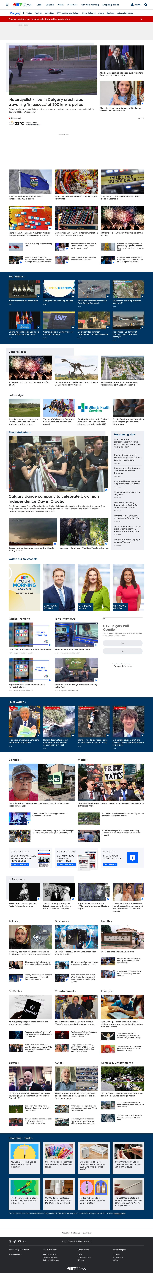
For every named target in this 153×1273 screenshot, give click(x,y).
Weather (38, 13)
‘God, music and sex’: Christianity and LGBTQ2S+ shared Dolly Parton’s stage (129, 1035)
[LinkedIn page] (24, 1241)
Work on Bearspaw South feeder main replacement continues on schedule (119, 383)
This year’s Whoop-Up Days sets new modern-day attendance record (58, 421)
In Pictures (72, 5)
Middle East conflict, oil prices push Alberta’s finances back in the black (121, 74)
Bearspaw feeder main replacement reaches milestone (93, 333)
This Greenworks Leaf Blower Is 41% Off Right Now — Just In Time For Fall (24, 1200)
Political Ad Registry (51, 1260)
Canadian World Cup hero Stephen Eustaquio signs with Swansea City (37, 1108)
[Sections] (7, 4)
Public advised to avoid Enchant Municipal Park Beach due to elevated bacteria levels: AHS (93, 421)
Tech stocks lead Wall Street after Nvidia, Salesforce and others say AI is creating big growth (83, 978)
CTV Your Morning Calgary (68, 13)
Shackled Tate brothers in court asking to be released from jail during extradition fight (111, 804)
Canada (50, 5)
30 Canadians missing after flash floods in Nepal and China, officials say (130, 1104)
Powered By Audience (123, 666)
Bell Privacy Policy (50, 1254)
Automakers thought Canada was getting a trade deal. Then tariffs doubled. (84, 1108)
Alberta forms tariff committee (23, 301)
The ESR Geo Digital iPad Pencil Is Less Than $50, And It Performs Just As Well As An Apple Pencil (128, 1201)
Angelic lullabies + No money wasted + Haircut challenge (27, 685)
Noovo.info (117, 1254)
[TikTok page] (14, 1241)
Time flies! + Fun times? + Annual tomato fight (30, 649)
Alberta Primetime (125, 13)
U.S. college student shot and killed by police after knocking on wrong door (128, 742)
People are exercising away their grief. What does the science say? (128, 961)
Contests (111, 13)
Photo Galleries (89, 13)
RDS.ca (115, 1260)
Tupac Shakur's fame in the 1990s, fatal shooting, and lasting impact (93, 906)
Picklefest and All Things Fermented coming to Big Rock (76, 685)
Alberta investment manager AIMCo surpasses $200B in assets (26, 197)
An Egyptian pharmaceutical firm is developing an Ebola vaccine (129, 973)
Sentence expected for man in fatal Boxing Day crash (92, 302)
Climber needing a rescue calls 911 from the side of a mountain (92, 741)
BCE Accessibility (15, 1254)
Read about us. (120, 1213)
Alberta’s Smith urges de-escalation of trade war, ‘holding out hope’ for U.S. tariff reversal (38, 259)
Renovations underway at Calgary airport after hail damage (125, 334)
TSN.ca (81, 1260)
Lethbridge (49, 13)
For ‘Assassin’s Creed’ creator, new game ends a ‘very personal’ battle (84, 1034)
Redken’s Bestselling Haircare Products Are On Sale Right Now (92, 1200)
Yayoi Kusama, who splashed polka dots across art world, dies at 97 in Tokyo (129, 1048)
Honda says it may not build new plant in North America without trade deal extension (83, 1121)
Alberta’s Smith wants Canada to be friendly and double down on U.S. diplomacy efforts (130, 259)
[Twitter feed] (10, 1241)
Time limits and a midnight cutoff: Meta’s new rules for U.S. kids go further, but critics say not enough (38, 1048)
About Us (65, 1233)
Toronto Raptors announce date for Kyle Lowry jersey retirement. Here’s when (38, 1121)
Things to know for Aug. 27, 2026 (58, 301)
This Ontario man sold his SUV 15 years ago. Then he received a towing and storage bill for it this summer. (76, 1095)
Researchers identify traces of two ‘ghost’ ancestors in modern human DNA (38, 1034)
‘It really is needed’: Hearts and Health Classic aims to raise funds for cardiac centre (23, 421)
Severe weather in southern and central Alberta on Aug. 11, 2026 (31, 549)
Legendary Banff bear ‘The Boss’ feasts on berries (84, 548)
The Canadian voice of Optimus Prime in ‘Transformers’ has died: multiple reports (74, 1023)
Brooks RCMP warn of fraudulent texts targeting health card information (128, 421)
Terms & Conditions (50, 1257)
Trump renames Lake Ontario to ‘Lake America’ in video (24, 741)
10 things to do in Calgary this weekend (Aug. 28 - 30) (30, 383)
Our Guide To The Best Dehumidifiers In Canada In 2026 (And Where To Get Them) (93, 1165)
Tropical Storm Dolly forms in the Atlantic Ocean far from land (129, 1117)
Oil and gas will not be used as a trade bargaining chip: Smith (24, 333)
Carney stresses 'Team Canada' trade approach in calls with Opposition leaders (38, 977)
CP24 (80, 1254)
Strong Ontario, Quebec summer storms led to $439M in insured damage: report (122, 1094)
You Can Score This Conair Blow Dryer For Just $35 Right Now (23, 1164)
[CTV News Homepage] (22, 4)
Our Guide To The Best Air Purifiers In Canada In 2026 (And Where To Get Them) (58, 1200)
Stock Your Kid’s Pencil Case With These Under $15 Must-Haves (58, 1164)
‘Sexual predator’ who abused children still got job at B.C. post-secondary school (38, 804)
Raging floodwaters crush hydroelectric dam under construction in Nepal (55, 742)
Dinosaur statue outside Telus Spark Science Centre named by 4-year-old (76, 383)
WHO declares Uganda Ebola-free (117, 952)
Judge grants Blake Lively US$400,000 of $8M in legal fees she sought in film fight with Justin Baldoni (82, 1048)
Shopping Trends (111, 5)
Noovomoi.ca (118, 1257)
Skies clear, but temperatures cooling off (127, 302)
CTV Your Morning (90, 5)
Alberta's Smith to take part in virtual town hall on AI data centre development (83, 246)
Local (39, 5)
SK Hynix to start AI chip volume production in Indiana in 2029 (75, 953)
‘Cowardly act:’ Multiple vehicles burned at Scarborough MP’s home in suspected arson (30, 953)
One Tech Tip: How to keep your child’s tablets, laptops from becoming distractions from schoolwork (122, 1024)
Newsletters (86, 1233)
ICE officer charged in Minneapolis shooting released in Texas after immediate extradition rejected (121, 833)
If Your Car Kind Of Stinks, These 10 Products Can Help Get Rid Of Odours (128, 1164)
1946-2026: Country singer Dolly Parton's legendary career (23, 904)
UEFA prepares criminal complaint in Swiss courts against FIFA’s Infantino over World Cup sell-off (29, 1095)
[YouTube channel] (19, 1241)
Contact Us (75, 1233)
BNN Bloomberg (84, 1257)
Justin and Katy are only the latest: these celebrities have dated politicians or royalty (57, 906)
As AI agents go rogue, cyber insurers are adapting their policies (28, 1023)
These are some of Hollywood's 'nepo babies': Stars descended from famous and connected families (128, 907)
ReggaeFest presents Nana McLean (72, 649)
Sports (101, 13)
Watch (60, 5)
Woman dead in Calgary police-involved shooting (58, 333)
